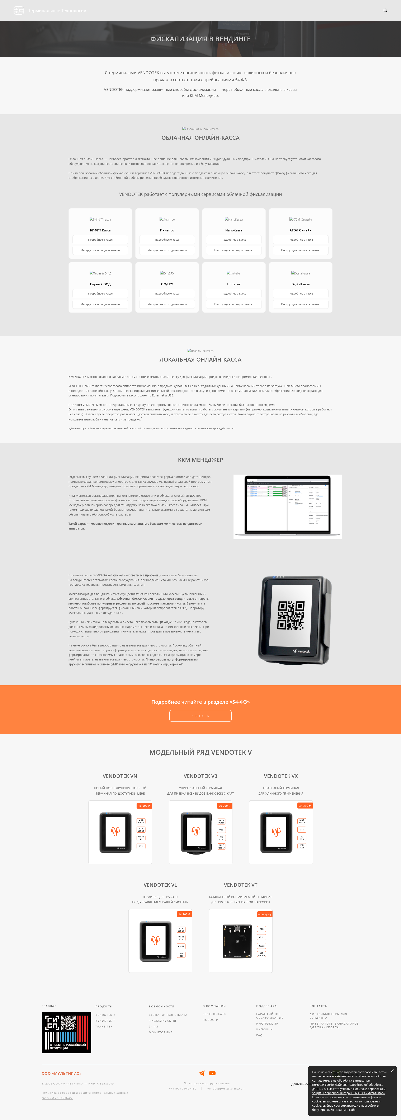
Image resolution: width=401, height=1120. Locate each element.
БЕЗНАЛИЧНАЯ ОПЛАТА (168, 1015)
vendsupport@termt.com (226, 1088)
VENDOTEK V (105, 1015)
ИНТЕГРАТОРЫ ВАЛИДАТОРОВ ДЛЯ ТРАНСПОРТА (334, 1025)
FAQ (259, 1035)
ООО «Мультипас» (371, 1093)
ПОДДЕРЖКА (266, 1006)
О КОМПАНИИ (214, 1006)
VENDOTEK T (105, 1020)
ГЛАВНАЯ (49, 1006)
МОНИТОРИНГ (161, 1032)
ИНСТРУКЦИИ (267, 1023)
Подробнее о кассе (100, 239)
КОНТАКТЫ (319, 1006)
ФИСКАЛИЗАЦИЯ (162, 1020)
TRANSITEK (104, 1026)
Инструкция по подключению (100, 250)
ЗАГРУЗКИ (264, 1029)
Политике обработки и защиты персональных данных (349, 1091)
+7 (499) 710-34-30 (182, 1088)
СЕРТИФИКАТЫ (215, 1014)
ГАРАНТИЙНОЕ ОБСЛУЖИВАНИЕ (269, 1016)
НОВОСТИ (211, 1020)
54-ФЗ (154, 1026)
